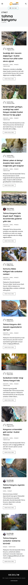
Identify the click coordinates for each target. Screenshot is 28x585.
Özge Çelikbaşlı (10, 208)
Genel (11, 64)
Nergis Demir (10, 264)
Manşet (16, 64)
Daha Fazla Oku (9, 78)
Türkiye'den (6, 66)
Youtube (14, 8)
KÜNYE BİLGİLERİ (14, 580)
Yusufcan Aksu (10, 48)
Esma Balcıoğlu (10, 480)
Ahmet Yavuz (10, 373)
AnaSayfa (6, 64)
